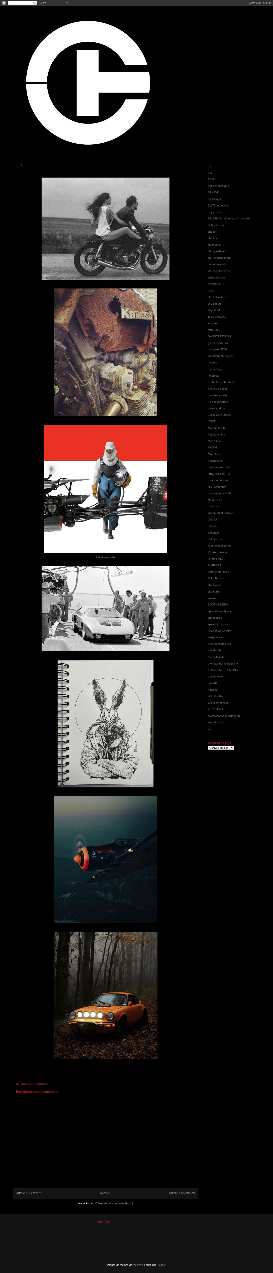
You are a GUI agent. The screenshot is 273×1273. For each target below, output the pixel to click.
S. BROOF (214, 565)
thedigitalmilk (216, 657)
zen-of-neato (216, 722)
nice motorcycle (218, 480)
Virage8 (213, 689)
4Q (210, 166)
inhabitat (213, 375)
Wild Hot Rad (216, 696)
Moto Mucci (215, 454)
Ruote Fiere (215, 558)
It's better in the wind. (221, 382)
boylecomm (215, 212)
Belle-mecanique (218, 185)
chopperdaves (217, 251)
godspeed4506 (217, 349)
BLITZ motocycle (218, 205)
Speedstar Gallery (219, 630)
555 (210, 172)
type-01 (212, 683)
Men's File (214, 440)
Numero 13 (215, 500)
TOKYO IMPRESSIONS (223, 670)
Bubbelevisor (216, 225)
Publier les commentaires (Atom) (114, 1203)
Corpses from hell (219, 271)
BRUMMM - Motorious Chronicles (229, 218)
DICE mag (214, 303)
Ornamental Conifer (220, 513)
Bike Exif (213, 192)
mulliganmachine (218, 467)
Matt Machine (216, 434)
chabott (212, 231)
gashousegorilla (218, 343)
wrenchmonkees (218, 702)
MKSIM (212, 447)
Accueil (105, 1193)
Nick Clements (217, 486)
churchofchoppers (219, 257)
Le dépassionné (218, 401)
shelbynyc (214, 585)
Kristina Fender (217, 388)
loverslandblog (217, 408)
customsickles (216, 277)
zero (210, 729)
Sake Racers (216, 578)
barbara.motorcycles (105, 557)
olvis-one (213, 506)
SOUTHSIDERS (218, 604)
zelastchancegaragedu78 (224, 715)
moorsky (138, 1264)
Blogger (161, 1264)
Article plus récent (28, 1193)
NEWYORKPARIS (219, 473)
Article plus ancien (182, 1193)
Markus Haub (216, 428)
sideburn (213, 591)
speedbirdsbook (218, 624)
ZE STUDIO (215, 709)
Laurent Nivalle (217, 395)
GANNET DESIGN (219, 336)
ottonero (213, 526)
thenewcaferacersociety (223, 663)
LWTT (211, 421)
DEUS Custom (217, 297)
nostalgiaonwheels (219, 493)
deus (211, 290)
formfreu (213, 329)
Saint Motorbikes (218, 571)
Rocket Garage (217, 552)
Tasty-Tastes (216, 637)
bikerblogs (214, 198)
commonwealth (217, 264)
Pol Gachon (215, 539)
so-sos (212, 598)
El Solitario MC (217, 316)
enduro (212, 323)
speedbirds (215, 617)
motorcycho (215, 460)
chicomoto (214, 244)
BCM (211, 179)
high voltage (215, 369)
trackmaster (215, 676)
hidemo (212, 362)
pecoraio (213, 532)
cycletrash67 (216, 283)
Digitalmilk (214, 310)
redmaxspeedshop (219, 545)
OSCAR (213, 519)
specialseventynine (220, 611)
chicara (212, 238)
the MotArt (214, 650)
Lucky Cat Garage (219, 414)
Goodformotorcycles (220, 356)
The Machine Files (219, 643)
